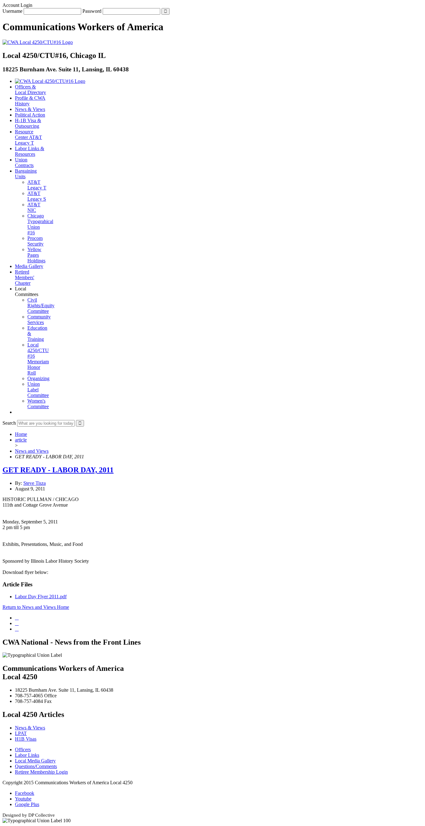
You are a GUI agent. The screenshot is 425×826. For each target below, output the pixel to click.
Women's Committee (38, 403)
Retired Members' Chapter (24, 277)
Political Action (30, 114)
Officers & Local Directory (30, 89)
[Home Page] (50, 81)
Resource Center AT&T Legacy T (28, 137)
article (21, 439)
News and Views (32, 451)
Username (12, 11)
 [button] (17, 412)
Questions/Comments (36, 766)
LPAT (21, 733)
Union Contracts (24, 162)
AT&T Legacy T (36, 184)
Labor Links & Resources (29, 151)
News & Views (30, 109)
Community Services (39, 319)
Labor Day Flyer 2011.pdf (41, 596)
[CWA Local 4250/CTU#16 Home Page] (37, 42)
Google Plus (27, 804)
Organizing (38, 378)
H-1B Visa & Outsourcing (28, 123)
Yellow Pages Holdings (36, 255)
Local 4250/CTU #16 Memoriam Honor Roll (38, 358)
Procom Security (35, 241)
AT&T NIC (33, 207)
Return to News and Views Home (35, 607)
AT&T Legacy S (36, 196)
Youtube (23, 798)
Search (9, 423)
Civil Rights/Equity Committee (40, 305)
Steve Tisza (34, 483)
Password (91, 11)
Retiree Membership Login (41, 772)
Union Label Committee (38, 389)
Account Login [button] (17, 5)
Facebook (24, 793)
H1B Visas (25, 739)
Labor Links (27, 755)
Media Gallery (29, 266)
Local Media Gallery (35, 760)
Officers (23, 749)
